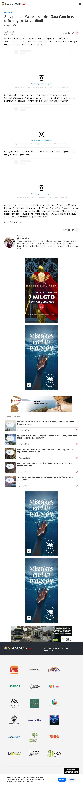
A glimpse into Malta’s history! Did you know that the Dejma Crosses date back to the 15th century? (47, 436)
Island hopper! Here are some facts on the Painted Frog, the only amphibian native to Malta (45, 450)
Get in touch (48, 650)
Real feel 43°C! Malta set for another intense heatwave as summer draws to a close (46, 422)
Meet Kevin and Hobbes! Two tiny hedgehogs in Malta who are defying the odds (44, 464)
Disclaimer (65, 648)
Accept (62, 780)
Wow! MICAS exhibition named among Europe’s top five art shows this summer (45, 478)
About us (47, 648)
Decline (71, 780)
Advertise (56, 648)
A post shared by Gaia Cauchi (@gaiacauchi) (30, 87)
